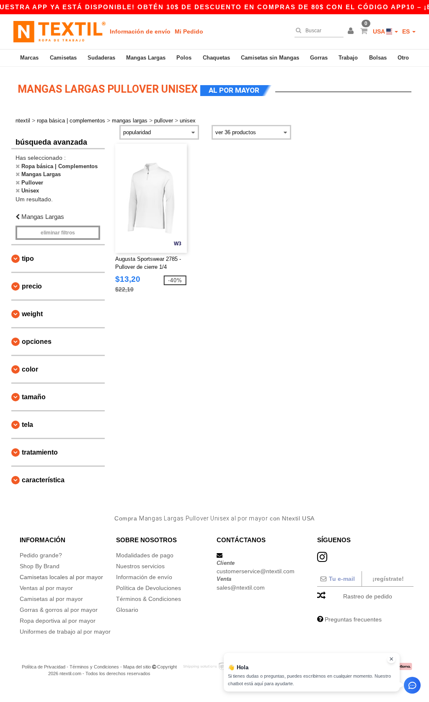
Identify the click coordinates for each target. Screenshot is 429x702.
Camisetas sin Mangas (270, 58)
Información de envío (140, 31)
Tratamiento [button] (40, 452)
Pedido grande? (41, 555)
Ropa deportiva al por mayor (58, 620)
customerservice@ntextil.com (256, 571)
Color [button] (30, 369)
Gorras (319, 58)
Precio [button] (32, 286)
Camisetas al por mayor (51, 598)
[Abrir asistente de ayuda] (412, 685)
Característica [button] (43, 480)
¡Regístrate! (388, 578)
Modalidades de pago (144, 555)
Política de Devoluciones (148, 588)
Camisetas (63, 58)
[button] (352, 31)
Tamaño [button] (34, 396)
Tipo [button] (28, 258)
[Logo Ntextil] (59, 31)
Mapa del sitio (137, 666)
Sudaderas (101, 58)
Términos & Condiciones (148, 598)
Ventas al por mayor (46, 588)
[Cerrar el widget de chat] (391, 659)
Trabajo (348, 58)
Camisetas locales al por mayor (61, 577)
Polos (183, 58)
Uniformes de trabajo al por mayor (65, 631)
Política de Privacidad (43, 666)
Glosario (127, 609)
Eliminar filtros (58, 233)
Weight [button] (32, 313)
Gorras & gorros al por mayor (59, 609)
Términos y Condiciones (94, 666)
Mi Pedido (189, 31)
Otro (403, 58)
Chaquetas (216, 58)
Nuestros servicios (140, 566)
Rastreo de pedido (367, 596)
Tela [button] (27, 424)
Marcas (29, 58)
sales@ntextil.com (241, 587)
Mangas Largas (145, 58)
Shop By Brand (39, 566)
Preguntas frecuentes (353, 619)
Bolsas (378, 58)
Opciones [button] (37, 341)
